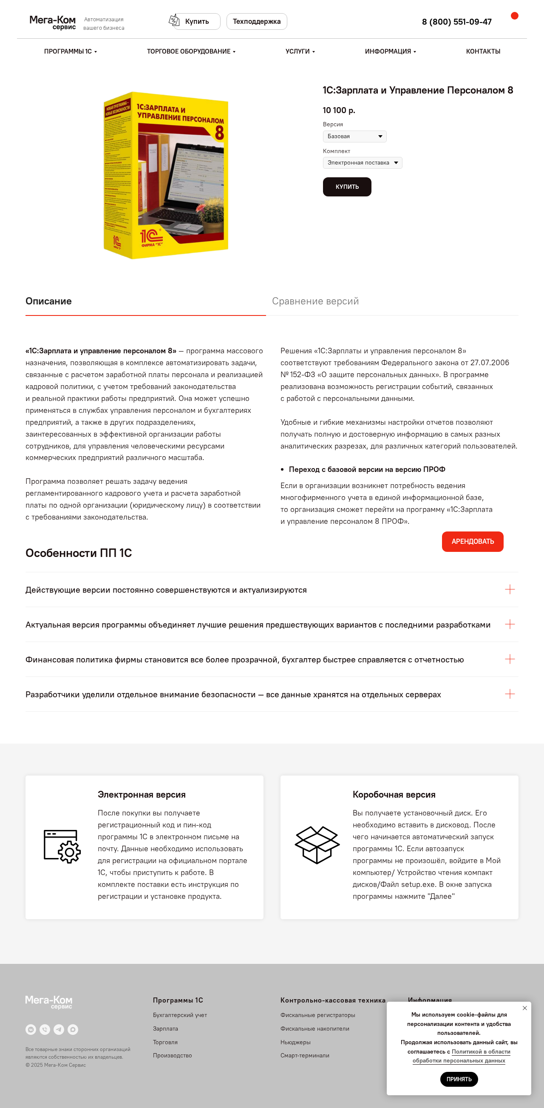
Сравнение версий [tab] (315, 300)
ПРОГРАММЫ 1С (68, 51)
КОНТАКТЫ (483, 51)
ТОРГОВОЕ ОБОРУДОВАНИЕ (188, 51)
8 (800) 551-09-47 (457, 21)
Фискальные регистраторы (317, 1015)
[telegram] (59, 1029)
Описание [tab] (49, 300)
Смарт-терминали (304, 1055)
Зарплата (165, 1028)
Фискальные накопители (314, 1028)
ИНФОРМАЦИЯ (388, 51)
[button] (197, 21)
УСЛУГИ (298, 51)
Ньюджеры (295, 1042)
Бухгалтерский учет (180, 1015)
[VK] (31, 1029)
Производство (172, 1055)
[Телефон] (45, 1029)
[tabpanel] (272, 438)
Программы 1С (178, 1000)
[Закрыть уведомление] (525, 1008)
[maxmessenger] (73, 1029)
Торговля (165, 1042)
